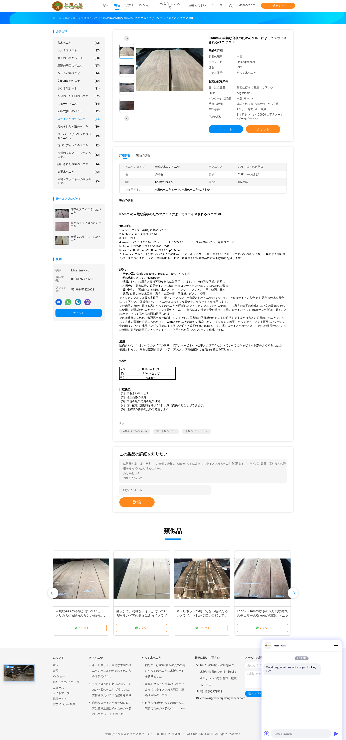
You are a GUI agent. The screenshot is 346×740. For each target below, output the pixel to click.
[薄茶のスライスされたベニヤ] (62, 213)
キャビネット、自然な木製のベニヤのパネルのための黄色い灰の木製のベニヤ (111, 670)
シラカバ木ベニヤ (78, 73)
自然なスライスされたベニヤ (86, 238)
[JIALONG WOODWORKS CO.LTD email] (58, 302)
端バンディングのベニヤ (78, 145)
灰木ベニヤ (78, 42)
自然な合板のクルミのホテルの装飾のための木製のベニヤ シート (165, 708)
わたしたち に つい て (66, 682)
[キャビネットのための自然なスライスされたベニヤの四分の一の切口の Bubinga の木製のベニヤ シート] (142, 578)
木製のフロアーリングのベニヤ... (78, 154)
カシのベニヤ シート (78, 58)
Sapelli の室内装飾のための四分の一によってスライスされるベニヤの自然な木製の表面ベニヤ (202, 615)
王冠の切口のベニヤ (78, 65)
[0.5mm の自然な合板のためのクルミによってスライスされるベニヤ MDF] (169, 70)
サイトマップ (61, 693)
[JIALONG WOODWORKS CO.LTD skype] (78, 302)
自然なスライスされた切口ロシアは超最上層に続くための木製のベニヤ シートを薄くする (111, 708)
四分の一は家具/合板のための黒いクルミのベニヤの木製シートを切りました (165, 670)
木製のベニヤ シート (196, 431)
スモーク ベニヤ (78, 103)
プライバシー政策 (64, 704)
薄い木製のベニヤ (166, 431)
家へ (55, 665)
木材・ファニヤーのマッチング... (78, 181)
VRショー (59, 676)
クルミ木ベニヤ (78, 50)
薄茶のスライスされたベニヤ (86, 211)
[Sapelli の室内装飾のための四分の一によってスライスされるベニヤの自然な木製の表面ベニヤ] (202, 578)
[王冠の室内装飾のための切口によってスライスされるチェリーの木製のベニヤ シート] (81, 578)
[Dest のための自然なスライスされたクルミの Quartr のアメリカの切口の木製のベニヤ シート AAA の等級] (262, 578)
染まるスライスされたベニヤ (86, 224)
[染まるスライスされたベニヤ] (62, 227)
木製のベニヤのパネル (135, 431)
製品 (55, 670)
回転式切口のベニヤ (78, 111)
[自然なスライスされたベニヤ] (62, 240)
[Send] (336, 733)
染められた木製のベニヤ (78, 126)
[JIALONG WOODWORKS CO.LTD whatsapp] (68, 302)
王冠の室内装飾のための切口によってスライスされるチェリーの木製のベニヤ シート (81, 615)
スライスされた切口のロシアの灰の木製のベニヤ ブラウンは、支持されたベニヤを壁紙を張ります (112, 690)
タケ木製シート (78, 88)
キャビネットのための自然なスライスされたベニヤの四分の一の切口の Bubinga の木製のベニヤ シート (141, 615)
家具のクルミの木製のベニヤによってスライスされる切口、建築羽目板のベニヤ (164, 689)
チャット (278, 5)
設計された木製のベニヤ (78, 164)
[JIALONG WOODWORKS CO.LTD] (68, 6)
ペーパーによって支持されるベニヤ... (78, 135)
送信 (137, 502)
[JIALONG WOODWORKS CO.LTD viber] (87, 302)
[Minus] (336, 645)
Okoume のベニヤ (78, 81)
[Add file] (267, 733)
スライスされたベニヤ (78, 119)
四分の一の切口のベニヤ (78, 96)
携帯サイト (60, 698)
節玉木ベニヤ (78, 171)
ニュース (58, 687)
